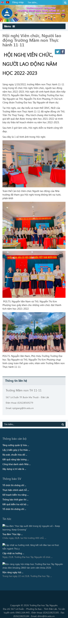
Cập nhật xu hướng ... (13, 553)
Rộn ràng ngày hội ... (12, 572)
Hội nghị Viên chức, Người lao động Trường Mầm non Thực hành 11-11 (31, 40)
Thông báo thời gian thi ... (15, 499)
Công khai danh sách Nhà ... (16, 464)
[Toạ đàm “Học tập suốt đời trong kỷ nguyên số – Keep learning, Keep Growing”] (32, 527)
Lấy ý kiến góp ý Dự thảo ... (16, 449)
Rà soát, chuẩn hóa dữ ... (14, 454)
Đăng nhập (18, 2)
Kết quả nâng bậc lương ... (15, 459)
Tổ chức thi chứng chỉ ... (14, 485)
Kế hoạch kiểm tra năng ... (15, 494)
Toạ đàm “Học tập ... (12, 534)
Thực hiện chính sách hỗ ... (15, 489)
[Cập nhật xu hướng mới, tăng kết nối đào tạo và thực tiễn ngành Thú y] (32, 546)
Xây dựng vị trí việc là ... (14, 468)
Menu (8, 26)
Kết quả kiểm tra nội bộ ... (15, 504)
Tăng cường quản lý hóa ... (15, 445)
